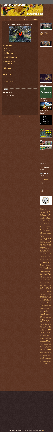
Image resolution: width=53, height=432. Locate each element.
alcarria (50, 211)
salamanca (42, 340)
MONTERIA (49, 308)
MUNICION (43, 310)
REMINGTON (45, 335)
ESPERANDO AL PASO (8, 53)
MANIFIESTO (45, 303)
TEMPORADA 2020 (49, 350)
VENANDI (45, 358)
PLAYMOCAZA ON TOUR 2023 (46, 320)
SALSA (44, 340)
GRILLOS (41, 276)
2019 (41, 189)
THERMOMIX (41, 353)
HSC (41, 280)
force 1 (41, 270)
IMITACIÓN (43, 288)
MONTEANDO (7, 52)
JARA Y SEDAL (41, 291)
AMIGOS (50, 212)
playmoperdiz (50, 323)
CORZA (43, 244)
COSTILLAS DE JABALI (49, 245)
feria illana (45, 268)
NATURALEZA (50, 311)
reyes (50, 338)
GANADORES (45, 274)
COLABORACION (44, 241)
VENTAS (31, 19)
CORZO (41, 245)
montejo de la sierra (45, 308)
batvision (40, 220)
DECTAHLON (41, 251)
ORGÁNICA (48, 313)
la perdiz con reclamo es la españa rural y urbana (46, 297)
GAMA (48, 273)
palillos (44, 314)
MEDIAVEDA (44, 304)
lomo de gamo (45, 300)
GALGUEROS (46, 273)
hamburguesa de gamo (42, 277)
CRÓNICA (43, 246)
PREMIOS (36, 19)
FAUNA (5, 67)
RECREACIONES (41, 333)
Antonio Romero (48, 215)
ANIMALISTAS (41, 214)
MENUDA (41, 305)
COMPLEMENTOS (44, 242)
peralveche (43, 316)
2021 (43, 208)
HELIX (45, 277)
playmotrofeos (46, 324)
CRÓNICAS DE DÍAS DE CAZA (8, 50)
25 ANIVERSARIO (49, 208)
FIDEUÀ (50, 268)
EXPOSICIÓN (42, 264)
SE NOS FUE (49, 341)
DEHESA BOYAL (45, 251)
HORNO (48, 279)
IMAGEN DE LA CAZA (42, 287)
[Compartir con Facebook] (6, 89)
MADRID (41, 302)
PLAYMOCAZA (10, 19)
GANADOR (41, 274)
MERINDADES (43, 305)
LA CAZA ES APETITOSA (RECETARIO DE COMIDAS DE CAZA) (15, 71)
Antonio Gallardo (44, 215)
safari (40, 340)
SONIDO (40, 347)
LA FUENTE (41, 293)
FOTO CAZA (49, 270)
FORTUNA (45, 270)
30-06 (44, 209)
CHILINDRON (41, 238)
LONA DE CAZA (48, 300)
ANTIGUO (41, 215)
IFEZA (45, 282)
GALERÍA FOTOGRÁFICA (8, 63)
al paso (46, 211)
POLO (50, 324)
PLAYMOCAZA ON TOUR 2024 (44, 321)
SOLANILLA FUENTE (47, 346)
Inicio (20, 116)
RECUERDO (45, 333)
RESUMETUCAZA (45, 338)
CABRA (46, 223)
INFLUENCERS (46, 288)
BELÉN (48, 220)
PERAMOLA (46, 316)
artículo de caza (45, 218)
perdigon (48, 316)
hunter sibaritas (49, 280)
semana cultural (41, 343)
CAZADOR (46, 234)
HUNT (45, 280)
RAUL (49, 330)
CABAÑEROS (41, 223)
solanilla (43, 346)
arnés (42, 217)
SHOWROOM (50, 344)
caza (46, 229)
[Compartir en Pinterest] (7, 89)
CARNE (50, 225)
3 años (42, 209)
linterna (42, 299)
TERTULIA (45, 352)
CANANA (50, 224)
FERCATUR (41, 267)
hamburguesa (50, 276)
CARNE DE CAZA (42, 226)
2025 (41, 182)
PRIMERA (50, 326)
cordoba (41, 244)
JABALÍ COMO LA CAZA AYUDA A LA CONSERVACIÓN (45, 290)
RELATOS (43, 335)
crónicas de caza (49, 248)
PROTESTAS (47, 327)
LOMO (42, 300)
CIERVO (46, 238)
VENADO (44, 357)
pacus (41, 314)
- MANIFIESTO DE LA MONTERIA (9, 81)
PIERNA (46, 317)
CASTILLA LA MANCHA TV (43, 228)
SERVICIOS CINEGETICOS (45, 344)
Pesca (44, 317)
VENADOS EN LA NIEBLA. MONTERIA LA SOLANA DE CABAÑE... (46, 179)
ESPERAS (50, 262)
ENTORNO (43, 259)
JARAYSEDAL (45, 291)
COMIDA (50, 241)
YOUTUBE (46, 363)
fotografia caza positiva (45, 271)
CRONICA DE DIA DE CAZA (44, 247)
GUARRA (43, 276)
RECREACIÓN (50, 332)
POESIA (49, 324)
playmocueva (41, 323)
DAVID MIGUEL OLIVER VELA (48, 250)
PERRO (41, 317)
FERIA (48, 267)
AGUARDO (41, 211)
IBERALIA (50, 281)
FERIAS (46, 268)
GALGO (44, 273)
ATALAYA (48, 218)
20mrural (46, 208)
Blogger (43, 430)
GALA (42, 273)
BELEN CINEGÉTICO (46, 221)
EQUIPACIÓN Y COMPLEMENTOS (9, 78)
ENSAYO (40, 259)
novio (40, 313)
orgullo (50, 313)
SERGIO (44, 343)
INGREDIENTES (49, 288)
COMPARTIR (41, 242)
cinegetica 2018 (41, 239)
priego (48, 326)
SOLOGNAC (50, 346)
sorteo (42, 347)
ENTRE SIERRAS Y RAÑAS (48, 259)
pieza (47, 317)
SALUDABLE (47, 340)
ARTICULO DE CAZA (42, 218)
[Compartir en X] (6, 89)
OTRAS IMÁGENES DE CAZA (8, 68)
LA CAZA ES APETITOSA (46, 294)
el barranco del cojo (46, 256)
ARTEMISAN (44, 217)
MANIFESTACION (41, 303)
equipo (40, 261)
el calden (50, 256)
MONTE (47, 307)
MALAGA (48, 302)
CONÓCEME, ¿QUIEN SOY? (8, 45)
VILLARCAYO (44, 361)
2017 (41, 191)
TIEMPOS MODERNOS (46, 353)
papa (50, 314)
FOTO (47, 270)
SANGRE (50, 340)
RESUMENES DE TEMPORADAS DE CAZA (11, 57)
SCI (42, 341)
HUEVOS (43, 280)
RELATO (45, 334)
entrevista (41, 260)
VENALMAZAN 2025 (42, 358)
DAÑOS (44, 250)
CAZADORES (41, 235)
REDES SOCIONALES (49, 333)
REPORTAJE (48, 335)
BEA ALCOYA (43, 220)
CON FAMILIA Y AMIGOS (8, 66)
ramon (44, 330)
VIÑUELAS (46, 361)
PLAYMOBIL (41, 318)
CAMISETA (45, 224)
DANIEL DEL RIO (42, 250)
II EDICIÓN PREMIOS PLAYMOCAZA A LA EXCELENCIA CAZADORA (45, 283)
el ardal (43, 256)
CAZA (16, 19)
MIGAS (50, 305)
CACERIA (49, 223)
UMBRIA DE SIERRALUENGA (48, 355)
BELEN (46, 220)
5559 (50, 209)
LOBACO (47, 299)
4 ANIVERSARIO (47, 209)
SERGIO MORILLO (47, 343)
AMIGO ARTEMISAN (47, 212)
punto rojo (41, 329)
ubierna (44, 355)
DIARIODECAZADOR (47, 253)
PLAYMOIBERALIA (45, 323)
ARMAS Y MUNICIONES (7, 74)
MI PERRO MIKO (6, 48)
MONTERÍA (41, 309)
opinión (46, 313)
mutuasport (45, 311)
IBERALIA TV (41, 282)
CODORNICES (41, 241)
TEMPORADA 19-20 (45, 349)
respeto (50, 335)
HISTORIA (47, 277)
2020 (41, 188)
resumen (46, 337)
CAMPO (48, 224)
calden (40, 224)
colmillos (48, 241)
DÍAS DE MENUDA (7, 56)
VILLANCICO (41, 361)
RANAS (45, 330)
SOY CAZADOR (45, 347)
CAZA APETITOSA (47, 230)
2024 (41, 183)
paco (40, 314)
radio (49, 329)
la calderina (43, 293)
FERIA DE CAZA (41, 268)
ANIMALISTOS (45, 214)
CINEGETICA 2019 (45, 239)
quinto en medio (46, 329)
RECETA (44, 332)
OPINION (20, 19)
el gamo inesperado (43, 257)
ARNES (40, 217)
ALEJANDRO (44, 212)
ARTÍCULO (50, 217)
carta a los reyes (47, 226)
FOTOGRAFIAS (49, 271)
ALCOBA (41, 212)
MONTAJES (45, 307)
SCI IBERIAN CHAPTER (45, 341)
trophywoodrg (41, 355)
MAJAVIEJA (44, 302)
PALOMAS (49, 314)
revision (49, 338)
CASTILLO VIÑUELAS (48, 228)
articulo (47, 217)
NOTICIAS (26, 19)
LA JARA (50, 296)
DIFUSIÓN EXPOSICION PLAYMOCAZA (47, 254)
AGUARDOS (44, 211)
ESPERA (42, 262)
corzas (50, 244)
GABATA (40, 273)
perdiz (50, 316)
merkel (46, 305)
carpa (44, 226)
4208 (49, 209)
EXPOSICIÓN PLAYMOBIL (45, 265)
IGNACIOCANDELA (48, 282)
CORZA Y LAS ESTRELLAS (47, 244)
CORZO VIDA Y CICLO (44, 245)
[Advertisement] (46, 54)
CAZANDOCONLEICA (42, 236)
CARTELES (50, 226)
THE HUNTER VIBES (48, 352)
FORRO (43, 270)
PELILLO (41, 316)
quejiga (43, 329)
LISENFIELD (45, 299)
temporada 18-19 (41, 349)
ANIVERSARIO (49, 214)
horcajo (43, 279)
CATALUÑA (41, 229)
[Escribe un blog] (5, 89)
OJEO (41, 313)
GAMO (50, 273)
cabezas (44, 223)
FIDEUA (48, 268)
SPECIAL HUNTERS (49, 347)
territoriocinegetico (41, 352)
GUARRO (46, 276)
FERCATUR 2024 (45, 267)
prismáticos (41, 327)
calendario (43, 224)
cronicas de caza (45, 248)
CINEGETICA (49, 238)
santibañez (41, 341)
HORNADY (46, 279)
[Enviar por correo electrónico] (4, 89)
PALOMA (47, 314)
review (47, 338)
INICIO (5, 19)
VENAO (47, 358)
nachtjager (47, 311)
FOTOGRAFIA (41, 271)
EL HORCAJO (47, 257)
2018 (41, 190)
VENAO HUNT (49, 358)
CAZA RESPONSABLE (48, 233)
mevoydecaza (48, 305)
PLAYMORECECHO (42, 324)
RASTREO (48, 330)
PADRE (43, 314)
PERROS (43, 317)
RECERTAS (41, 332)
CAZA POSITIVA (44, 233)
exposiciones (49, 265)
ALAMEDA (48, 211)
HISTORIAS (50, 277)
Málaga (50, 302)
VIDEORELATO (42, 360)
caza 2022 (43, 230)
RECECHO (41, 331)
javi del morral (48, 291)
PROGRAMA (43, 327)
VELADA (41, 357)
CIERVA (44, 238)
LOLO (49, 299)
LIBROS (41, 299)
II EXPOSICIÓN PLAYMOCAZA (47, 284)
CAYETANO (44, 229)
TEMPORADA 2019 (44, 350)
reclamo (47, 332)
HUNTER (47, 280)
